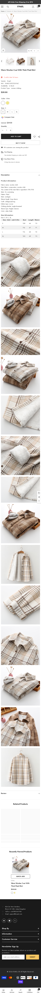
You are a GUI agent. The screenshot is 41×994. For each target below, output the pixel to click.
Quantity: (4, 126)
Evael (9, 81)
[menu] (2, 6)
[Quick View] (13, 861)
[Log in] (33, 7)
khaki (15, 893)
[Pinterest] (4, 921)
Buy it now (20, 143)
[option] (20, 33)
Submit (32, 957)
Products (9, 11)
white (12, 893)
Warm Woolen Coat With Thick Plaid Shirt (20, 884)
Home (2, 11)
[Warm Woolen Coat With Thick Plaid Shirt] (20, 864)
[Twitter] (15, 921)
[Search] (8, 7)
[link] (10, 838)
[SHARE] (38, 136)
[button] (34, 50)
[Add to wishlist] (34, 136)
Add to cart (15, 136)
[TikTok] (9, 921)
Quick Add (20, 876)
